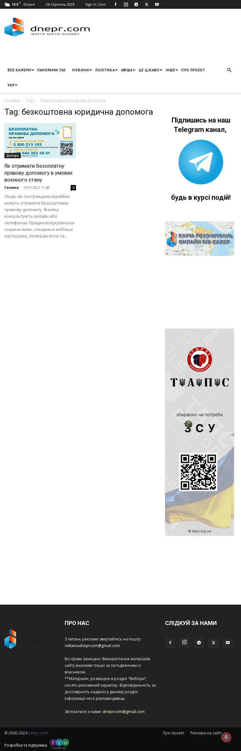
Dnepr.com (38, 733)
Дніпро (12, 155)
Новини (80, 70)
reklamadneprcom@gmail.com (92, 645)
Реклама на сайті (206, 733)
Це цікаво (149, 70)
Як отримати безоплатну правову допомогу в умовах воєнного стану (38, 173)
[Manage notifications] (226, 737)
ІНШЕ (170, 70)
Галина (11, 187)
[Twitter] (146, 4)
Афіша (127, 70)
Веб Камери (19, 70)
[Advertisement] (78, 53)
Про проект (193, 70)
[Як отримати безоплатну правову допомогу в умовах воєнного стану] (40, 140)
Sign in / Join (95, 4)
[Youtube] (157, 4)
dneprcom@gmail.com (124, 711)
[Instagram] (126, 4)
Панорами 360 (51, 70)
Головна (12, 100)
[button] (229, 70)
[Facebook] (115, 4)
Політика (105, 70)
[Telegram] (136, 4)
